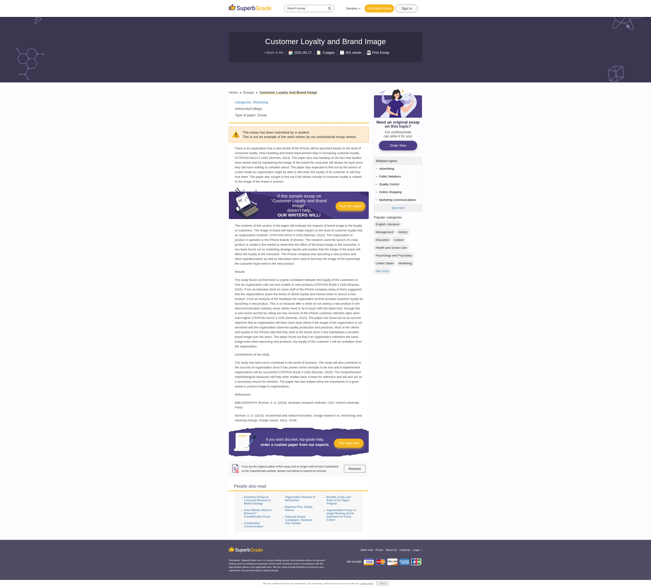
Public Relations (390, 176)
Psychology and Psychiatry (394, 255)
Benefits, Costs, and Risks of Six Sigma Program (339, 500)
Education (382, 240)
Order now (366, 550)
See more (398, 208)
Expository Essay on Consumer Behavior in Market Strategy (257, 500)
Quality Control (389, 184)
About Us (391, 550)
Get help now (349, 443)
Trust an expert (350, 206)
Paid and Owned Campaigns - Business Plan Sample (298, 520)
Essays (249, 92)
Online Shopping (390, 192)
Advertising (386, 168)
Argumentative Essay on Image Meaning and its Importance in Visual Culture (341, 515)
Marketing (260, 102)
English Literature (387, 224)
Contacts (404, 550)
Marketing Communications (397, 200)
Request (354, 469)
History (403, 232)
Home (234, 92)
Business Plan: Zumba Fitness (298, 508)
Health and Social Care (391, 247)
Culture (399, 240)
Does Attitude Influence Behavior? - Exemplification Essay (258, 513)
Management (384, 232)
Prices (379, 550)
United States (385, 263)
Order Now (398, 145)
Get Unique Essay (379, 8)
